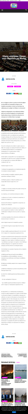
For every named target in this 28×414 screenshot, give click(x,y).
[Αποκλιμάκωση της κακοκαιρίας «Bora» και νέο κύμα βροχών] (21, 395)
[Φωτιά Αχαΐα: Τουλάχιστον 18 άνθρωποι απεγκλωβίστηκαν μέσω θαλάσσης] (7, 371)
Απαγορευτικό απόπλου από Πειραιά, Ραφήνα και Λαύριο (20, 381)
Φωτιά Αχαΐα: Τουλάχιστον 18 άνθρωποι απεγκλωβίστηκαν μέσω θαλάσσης (6, 382)
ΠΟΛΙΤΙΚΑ (17, 86)
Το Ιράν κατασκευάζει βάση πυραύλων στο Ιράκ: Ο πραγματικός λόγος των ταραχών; (22, 355)
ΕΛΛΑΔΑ (10, 86)
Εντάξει (14, 412)
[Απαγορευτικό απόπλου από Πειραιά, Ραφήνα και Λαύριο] (21, 371)
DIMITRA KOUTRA (10, 79)
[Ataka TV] (14, 5)
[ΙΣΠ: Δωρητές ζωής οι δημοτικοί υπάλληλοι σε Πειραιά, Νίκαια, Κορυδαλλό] (7, 395)
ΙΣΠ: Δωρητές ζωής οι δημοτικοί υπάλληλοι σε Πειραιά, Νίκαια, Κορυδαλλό (7, 405)
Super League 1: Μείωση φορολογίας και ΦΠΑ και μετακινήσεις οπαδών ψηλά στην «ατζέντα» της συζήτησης (7, 355)
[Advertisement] (14, 27)
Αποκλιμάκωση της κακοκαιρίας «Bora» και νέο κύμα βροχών (20, 405)
